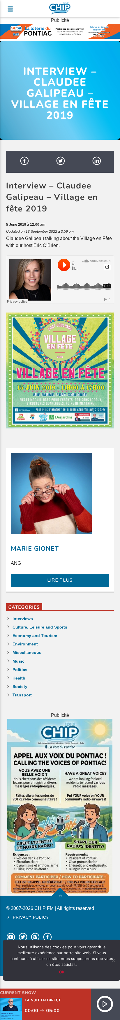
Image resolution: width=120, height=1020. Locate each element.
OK (61, 972)
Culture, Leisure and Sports (40, 627)
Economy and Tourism (35, 635)
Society (20, 686)
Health (19, 678)
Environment (25, 644)
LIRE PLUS (60, 580)
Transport (22, 695)
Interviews (23, 618)
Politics (20, 669)
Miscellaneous (27, 652)
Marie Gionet (35, 549)
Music (18, 661)
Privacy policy (31, 917)
